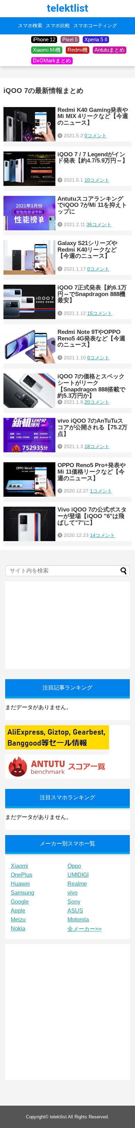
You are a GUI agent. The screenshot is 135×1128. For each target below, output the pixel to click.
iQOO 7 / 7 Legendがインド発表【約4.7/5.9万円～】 (92, 157)
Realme (77, 884)
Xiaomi (19, 866)
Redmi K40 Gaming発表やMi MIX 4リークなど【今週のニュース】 (92, 116)
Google (20, 902)
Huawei (20, 884)
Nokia (18, 928)
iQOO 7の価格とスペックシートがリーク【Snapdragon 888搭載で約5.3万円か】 (91, 386)
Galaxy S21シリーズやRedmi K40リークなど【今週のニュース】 (87, 249)
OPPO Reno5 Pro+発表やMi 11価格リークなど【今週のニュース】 (91, 471)
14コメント (102, 535)
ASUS (75, 911)
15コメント (99, 313)
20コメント (96, 402)
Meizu (18, 920)
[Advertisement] (57, 624)
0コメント (95, 135)
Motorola (78, 920)
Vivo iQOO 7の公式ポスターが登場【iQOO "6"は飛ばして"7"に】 (92, 516)
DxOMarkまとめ (52, 60)
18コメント (96, 446)
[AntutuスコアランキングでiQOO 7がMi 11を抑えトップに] (29, 213)
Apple (18, 911)
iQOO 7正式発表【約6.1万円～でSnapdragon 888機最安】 (92, 294)
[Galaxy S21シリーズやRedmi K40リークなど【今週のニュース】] (29, 257)
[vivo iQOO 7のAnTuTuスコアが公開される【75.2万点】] (29, 435)
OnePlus (21, 875)
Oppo (74, 866)
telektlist (67, 8)
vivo (73, 893)
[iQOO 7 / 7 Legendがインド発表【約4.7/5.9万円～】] (29, 168)
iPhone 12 (44, 39)
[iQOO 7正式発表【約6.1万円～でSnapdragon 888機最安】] (29, 302)
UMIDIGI (78, 875)
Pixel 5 (70, 39)
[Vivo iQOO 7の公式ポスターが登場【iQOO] (29, 524)
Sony (74, 902)
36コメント (99, 224)
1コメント (101, 491)
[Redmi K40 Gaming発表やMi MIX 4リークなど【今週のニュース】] (29, 124)
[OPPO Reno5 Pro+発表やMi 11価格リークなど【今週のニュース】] (29, 479)
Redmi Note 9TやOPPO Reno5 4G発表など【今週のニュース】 (91, 338)
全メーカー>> (84, 929)
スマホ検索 (30, 26)
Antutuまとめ (109, 50)
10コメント (96, 180)
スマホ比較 (58, 26)
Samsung (22, 893)
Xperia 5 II (95, 39)
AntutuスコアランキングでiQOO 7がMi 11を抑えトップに (92, 205)
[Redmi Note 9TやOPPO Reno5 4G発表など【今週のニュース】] (29, 346)
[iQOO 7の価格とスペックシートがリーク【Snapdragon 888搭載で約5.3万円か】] (29, 390)
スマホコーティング (95, 26)
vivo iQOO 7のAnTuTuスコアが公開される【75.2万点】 (92, 427)
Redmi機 (78, 50)
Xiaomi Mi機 (47, 50)
